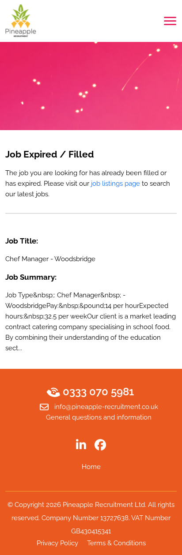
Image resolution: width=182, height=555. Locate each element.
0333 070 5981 (98, 391)
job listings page (115, 184)
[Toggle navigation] (170, 21)
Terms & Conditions (116, 543)
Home (91, 467)
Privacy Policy (57, 543)
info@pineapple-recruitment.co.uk (106, 407)
